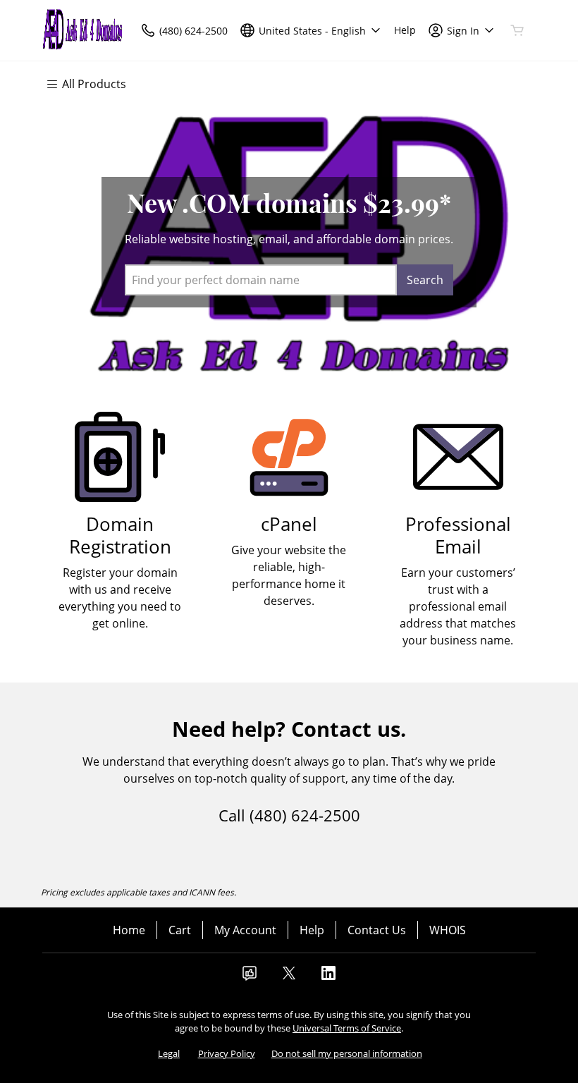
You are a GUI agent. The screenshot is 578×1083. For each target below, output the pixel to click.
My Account (245, 930)
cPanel (289, 524)
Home (129, 930)
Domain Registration (120, 535)
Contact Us (377, 930)
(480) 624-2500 (305, 815)
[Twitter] (289, 977)
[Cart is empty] (517, 30)
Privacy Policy (226, 1053)
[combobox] (260, 280)
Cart (179, 930)
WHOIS (447, 930)
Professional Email (458, 535)
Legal (169, 1053)
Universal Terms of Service (347, 1028)
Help (312, 930)
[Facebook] (249, 977)
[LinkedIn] (328, 977)
